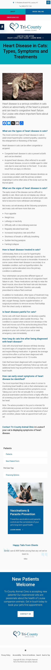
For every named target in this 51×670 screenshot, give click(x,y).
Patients (9, 454)
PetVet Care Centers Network (28, 662)
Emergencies (13, 17)
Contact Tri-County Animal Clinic (18, 427)
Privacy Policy (5, 655)
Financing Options (12, 475)
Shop (12, 11)
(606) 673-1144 (26, 6)
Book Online (38, 11)
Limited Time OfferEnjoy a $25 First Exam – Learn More (24, 37)
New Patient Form (12, 461)
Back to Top (46, 655)
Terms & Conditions (28, 655)
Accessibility (17, 655)
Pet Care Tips (9, 468)
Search (38, 655)
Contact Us (25, 614)
